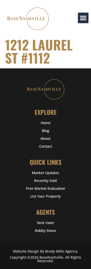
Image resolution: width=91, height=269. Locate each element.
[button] (83, 18)
